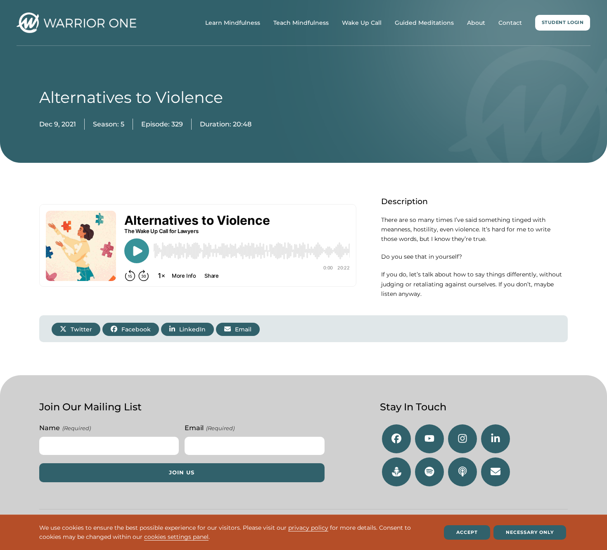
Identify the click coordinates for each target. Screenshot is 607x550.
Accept (467, 532)
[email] (495, 471)
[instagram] (462, 438)
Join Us (181, 472)
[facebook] (396, 438)
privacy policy (308, 527)
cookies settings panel (176, 537)
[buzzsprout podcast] (396, 471)
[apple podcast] (462, 471)
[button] (76, 329)
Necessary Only (530, 532)
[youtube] (429, 438)
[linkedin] (495, 438)
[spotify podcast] (429, 471)
